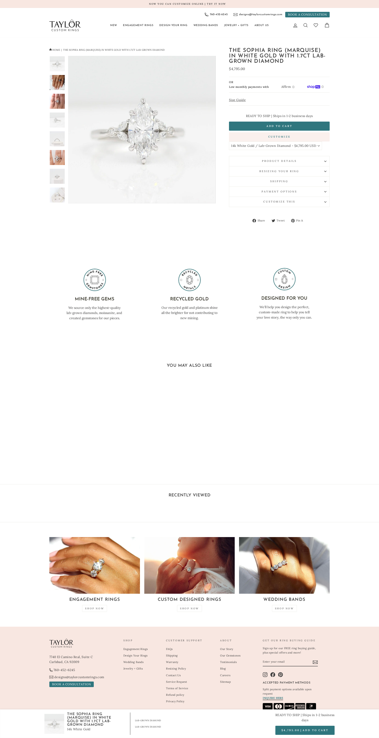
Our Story (226, 649)
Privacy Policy (175, 701)
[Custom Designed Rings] (189, 565)
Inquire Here (273, 698)
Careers (225, 675)
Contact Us (173, 675)
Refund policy (175, 695)
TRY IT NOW (216, 3)
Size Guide (237, 100)
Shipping (279, 181)
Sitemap (225, 682)
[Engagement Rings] (94, 565)
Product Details (279, 161)
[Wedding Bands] (284, 565)
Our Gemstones (230, 655)
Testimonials (228, 662)
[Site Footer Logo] (84, 643)
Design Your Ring (173, 25)
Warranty (172, 662)
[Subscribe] (315, 662)
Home (56, 49)
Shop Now (94, 608)
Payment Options (279, 191)
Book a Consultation (307, 14)
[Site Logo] (65, 25)
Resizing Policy (176, 668)
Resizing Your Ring (279, 171)
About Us (261, 25)
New (113, 25)
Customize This (279, 201)
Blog (223, 668)
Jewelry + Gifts (236, 25)
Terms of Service (177, 688)
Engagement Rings (138, 25)
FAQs (169, 649)
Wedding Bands (205, 25)
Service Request (176, 682)
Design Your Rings (135, 655)
